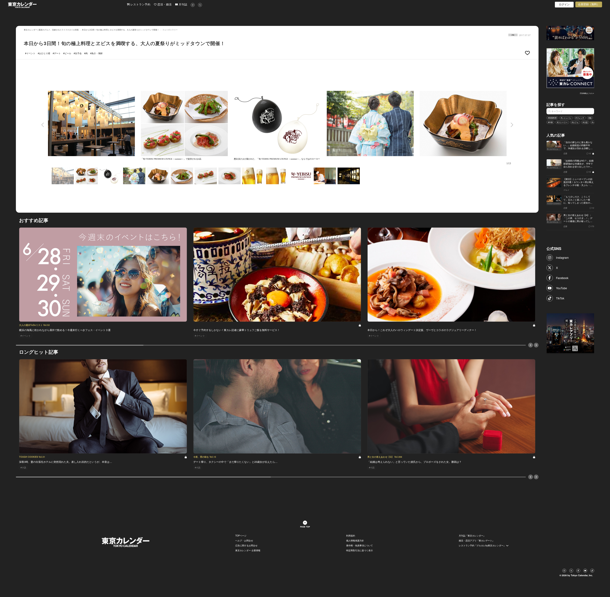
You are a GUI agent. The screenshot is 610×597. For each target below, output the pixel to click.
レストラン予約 (139, 4)
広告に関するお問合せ (246, 545)
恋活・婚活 (164, 4)
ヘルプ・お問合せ (244, 540)
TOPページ (240, 535)
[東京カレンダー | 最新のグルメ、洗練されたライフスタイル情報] (67, 5)
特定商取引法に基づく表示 (359, 550)
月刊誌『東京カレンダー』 (472, 535)
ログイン (564, 4)
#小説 (585, 122)
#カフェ (575, 122)
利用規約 (350, 535)
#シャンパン (566, 117)
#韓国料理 (552, 117)
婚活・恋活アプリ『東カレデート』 (476, 540)
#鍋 (589, 117)
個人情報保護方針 (355, 540)
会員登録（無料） (589, 4)
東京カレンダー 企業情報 (247, 550)
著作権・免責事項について (359, 545)
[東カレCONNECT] (570, 67)
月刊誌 (182, 4)
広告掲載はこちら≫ (587, 93)
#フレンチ (580, 117)
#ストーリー (562, 122)
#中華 (550, 122)
